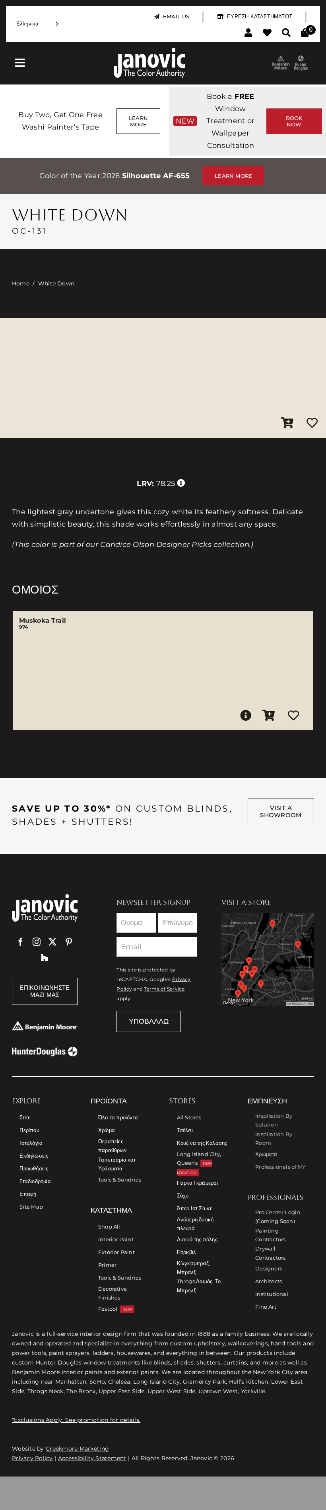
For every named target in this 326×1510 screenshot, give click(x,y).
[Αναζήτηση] (286, 33)
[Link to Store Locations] (267, 959)
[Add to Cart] (287, 423)
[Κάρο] (305, 33)
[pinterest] (69, 942)
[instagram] (37, 942)
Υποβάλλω (149, 1021)
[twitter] (52, 942)
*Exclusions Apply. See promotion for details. (76, 1419)
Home (20, 283)
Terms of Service (164, 989)
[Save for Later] (312, 423)
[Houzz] (44, 958)
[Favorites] (267, 33)
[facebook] (21, 942)
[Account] (248, 33)
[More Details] (245, 715)
